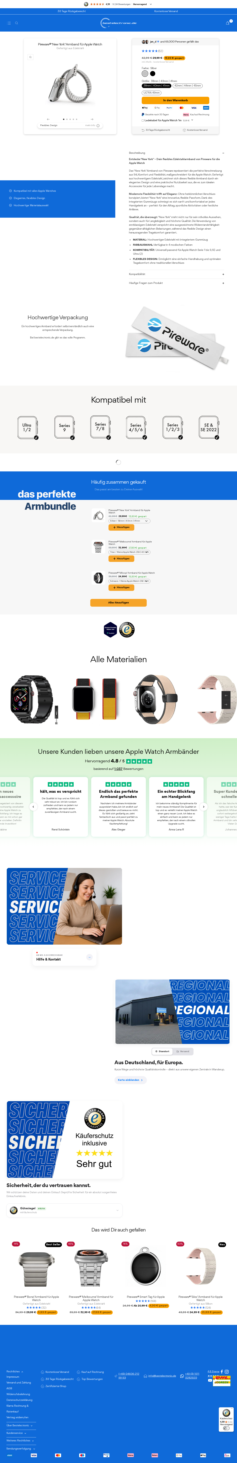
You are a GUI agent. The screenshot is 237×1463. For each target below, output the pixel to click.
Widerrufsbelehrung (18, 1394)
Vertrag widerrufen (17, 1417)
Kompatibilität (137, 274)
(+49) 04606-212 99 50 (128, 1376)
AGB (9, 1388)
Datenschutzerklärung (19, 1400)
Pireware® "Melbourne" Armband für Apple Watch (91, 1299)
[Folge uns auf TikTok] (214, 1380)
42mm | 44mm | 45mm (187, 85)
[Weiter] (92, 119)
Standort (164, 1051)
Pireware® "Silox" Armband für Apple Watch (200, 1299)
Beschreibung (137, 153)
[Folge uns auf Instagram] (226, 1371)
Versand (184, 1051)
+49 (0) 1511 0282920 (192, 1376)
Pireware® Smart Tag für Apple (146, 1297)
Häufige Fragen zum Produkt (146, 283)
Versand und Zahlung (18, 1382)
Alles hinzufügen (118, 602)
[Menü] (232, 1409)
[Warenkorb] (228, 23)
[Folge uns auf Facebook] (221, 1371)
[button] (33, 807)
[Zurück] (48, 119)
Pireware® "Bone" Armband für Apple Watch (36, 1299)
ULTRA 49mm (151, 92)
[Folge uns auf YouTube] (210, 1380)
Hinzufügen (123, 527)
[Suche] (17, 23)
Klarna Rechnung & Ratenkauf (17, 1409)
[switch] (226, 1428)
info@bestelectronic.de (162, 1376)
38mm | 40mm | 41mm (156, 85)
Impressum (12, 1377)
